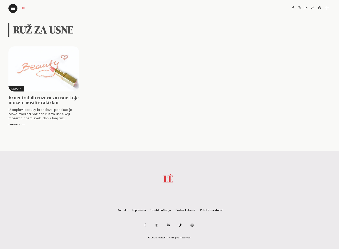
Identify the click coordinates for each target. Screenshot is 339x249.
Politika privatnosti (211, 210)
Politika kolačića (186, 210)
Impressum (139, 210)
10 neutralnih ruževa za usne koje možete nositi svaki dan (43, 100)
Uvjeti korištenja (160, 210)
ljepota (16, 88)
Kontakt (123, 210)
